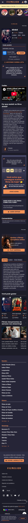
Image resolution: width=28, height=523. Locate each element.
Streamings (5, 425)
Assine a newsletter (15, 460)
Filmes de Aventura (7, 418)
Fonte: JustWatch (15, 59)
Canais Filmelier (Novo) (8, 364)
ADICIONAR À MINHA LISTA (15, 62)
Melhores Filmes (6, 376)
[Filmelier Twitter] (11, 496)
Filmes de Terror (6, 407)
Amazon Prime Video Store (9, 432)
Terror (23, 35)
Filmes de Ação (6, 404)
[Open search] (24, 514)
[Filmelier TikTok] (19, 496)
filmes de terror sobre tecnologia (12, 112)
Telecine (4, 440)
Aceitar (23, 518)
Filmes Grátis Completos (9, 381)
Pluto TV (4, 443)
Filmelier (10, 148)
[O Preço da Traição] (19, 12)
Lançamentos (5, 370)
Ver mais (4, 421)
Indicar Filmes (6, 367)
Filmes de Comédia (7, 412)
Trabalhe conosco (7, 477)
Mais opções (13, 57)
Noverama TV (5, 429)
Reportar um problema (8, 483)
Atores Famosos (6, 390)
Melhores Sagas (6, 387)
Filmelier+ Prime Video (8, 435)
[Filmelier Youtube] (15, 496)
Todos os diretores (7, 395)
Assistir (22, 53)
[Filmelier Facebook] (7, 496)
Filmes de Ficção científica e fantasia (12, 410)
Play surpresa (15, 250)
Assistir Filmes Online (8, 379)
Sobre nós (4, 474)
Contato (4, 486)
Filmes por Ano (6, 393)
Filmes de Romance (7, 415)
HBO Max (4, 437)
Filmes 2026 (5, 373)
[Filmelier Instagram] (4, 496)
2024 (19, 35)
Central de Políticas (5, 520)
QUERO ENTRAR (15, 212)
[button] (13, 490)
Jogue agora (14, 191)
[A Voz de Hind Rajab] (12, 12)
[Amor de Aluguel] (4, 12)
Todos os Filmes (6, 384)
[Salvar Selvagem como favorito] (10, 297)
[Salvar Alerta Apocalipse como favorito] (21, 297)
